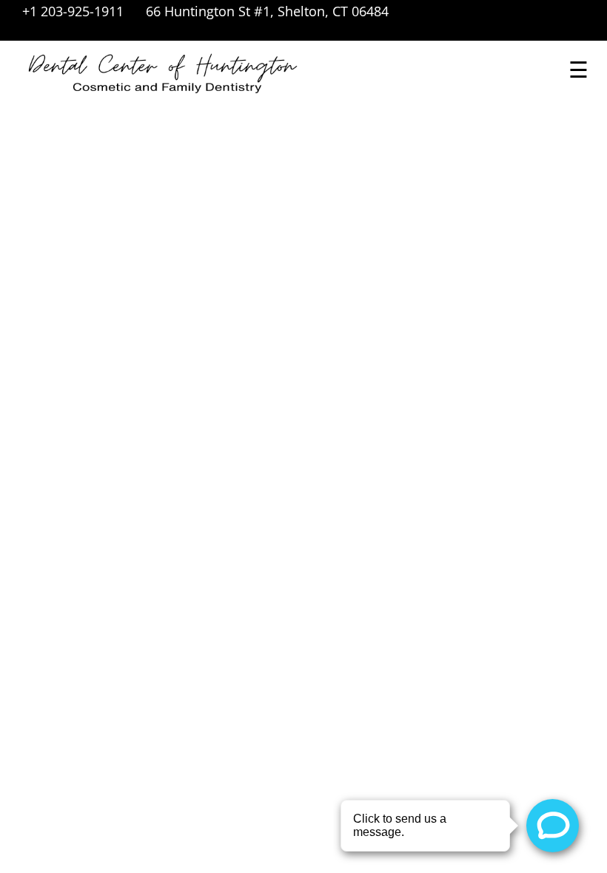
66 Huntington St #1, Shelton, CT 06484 (267, 11)
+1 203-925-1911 (73, 11)
